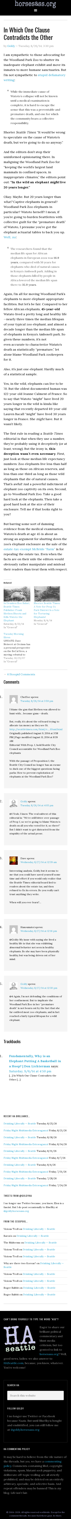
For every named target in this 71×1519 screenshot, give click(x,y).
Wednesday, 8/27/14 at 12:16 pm (39, 931)
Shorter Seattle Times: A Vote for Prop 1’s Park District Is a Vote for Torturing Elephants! (47, 610)
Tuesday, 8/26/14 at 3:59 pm (37, 701)
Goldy (24, 801)
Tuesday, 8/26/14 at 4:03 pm (37, 805)
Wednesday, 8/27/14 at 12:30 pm (39, 987)
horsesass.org (49, 1354)
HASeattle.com (13, 1363)
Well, (10, 237)
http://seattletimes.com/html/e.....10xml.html (35, 729)
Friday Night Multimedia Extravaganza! (26, 1130)
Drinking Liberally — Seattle (20, 1123)
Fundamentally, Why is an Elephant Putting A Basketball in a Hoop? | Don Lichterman (35, 1061)
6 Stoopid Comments (21, 674)
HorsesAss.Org (35, 4)
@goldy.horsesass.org (16, 1211)
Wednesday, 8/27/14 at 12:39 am (39, 862)
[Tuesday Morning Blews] (19, 647)
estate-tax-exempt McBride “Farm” (29, 549)
